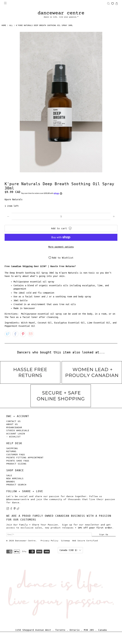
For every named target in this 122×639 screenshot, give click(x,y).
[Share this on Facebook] (15, 334)
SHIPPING (12, 448)
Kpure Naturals (13, 199)
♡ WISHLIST (13, 436)
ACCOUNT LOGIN (15, 433)
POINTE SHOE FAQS (17, 461)
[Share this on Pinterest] (23, 334)
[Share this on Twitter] (8, 334)
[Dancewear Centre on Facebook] (11, 509)
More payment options (61, 247)
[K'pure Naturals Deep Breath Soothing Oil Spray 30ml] (61, 102)
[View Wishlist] (113, 3)
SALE (9, 475)
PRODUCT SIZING (16, 464)
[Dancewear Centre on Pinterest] (14, 509)
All (11, 25)
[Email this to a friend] (31, 334)
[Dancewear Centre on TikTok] (18, 509)
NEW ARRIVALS (15, 478)
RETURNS (11, 451)
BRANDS (10, 481)
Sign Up (103, 534)
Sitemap (65, 541)
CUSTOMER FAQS (15, 454)
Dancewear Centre (25, 541)
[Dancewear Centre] (61, 15)
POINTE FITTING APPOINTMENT (25, 457)
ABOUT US (12, 424)
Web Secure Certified (85, 541)
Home (4, 25)
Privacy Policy (49, 541)
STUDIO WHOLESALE (17, 430)
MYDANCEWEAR (14, 427)
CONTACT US (13, 421)
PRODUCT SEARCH (16, 484)
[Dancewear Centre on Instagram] (7, 509)
